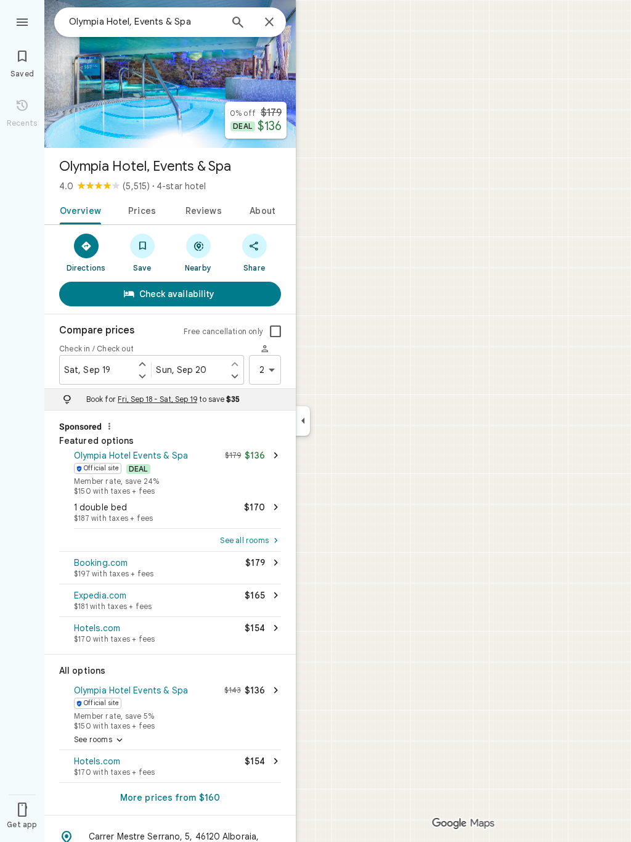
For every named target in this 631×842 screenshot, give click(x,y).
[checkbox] (275, 331)
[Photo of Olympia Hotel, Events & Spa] (170, 74)
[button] (170, 471)
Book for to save (163, 399)
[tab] (78, 209)
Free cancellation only (223, 331)
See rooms (99, 740)
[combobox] (145, 21)
